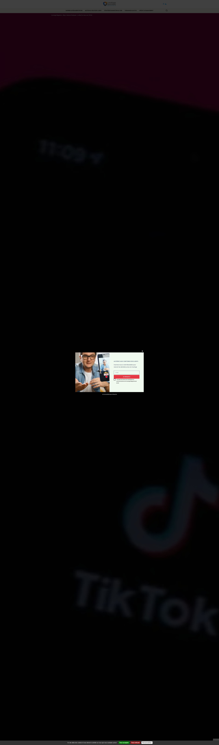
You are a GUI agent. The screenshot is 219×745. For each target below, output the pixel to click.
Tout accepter (124, 743)
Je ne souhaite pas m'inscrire (109, 394)
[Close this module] (142, 351)
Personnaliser (147, 743)
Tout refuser (135, 743)
